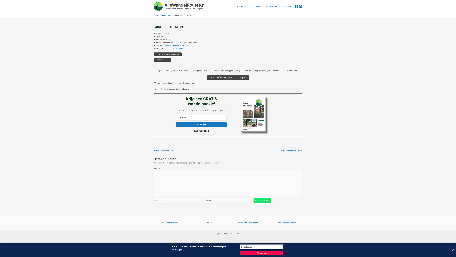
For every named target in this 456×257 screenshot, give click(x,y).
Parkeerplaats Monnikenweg (177, 45)
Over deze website (170, 223)
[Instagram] (300, 6)
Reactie (158, 168)
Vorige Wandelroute (163, 150)
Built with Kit (201, 131)
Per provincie (255, 6)
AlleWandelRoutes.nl (185, 4)
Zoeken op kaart (271, 6)
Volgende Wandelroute (291, 150)
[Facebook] (296, 6)
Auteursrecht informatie (286, 223)
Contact (208, 223)
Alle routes (241, 6)
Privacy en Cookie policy (247, 223)
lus (162, 36)
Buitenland (286, 6)
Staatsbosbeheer (176, 48)
